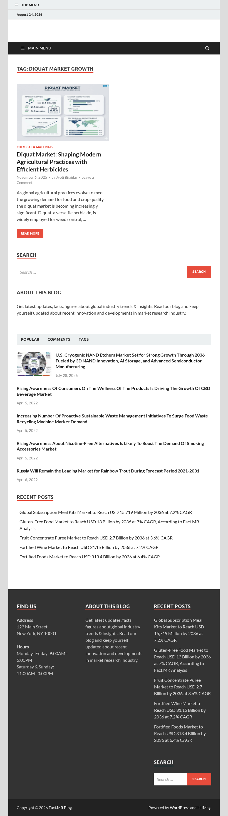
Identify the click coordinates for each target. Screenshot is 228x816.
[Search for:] (114, 272)
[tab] (30, 339)
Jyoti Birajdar (66, 177)
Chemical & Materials (35, 147)
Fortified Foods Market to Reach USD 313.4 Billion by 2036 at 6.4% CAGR (89, 556)
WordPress (179, 807)
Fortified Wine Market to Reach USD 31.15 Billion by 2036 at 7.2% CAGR (88, 547)
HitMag (203, 807)
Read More (28, 232)
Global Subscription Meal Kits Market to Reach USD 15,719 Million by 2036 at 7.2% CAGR (105, 512)
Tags (84, 339)
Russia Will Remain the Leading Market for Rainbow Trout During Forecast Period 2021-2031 (108, 470)
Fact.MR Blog (60, 807)
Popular (30, 339)
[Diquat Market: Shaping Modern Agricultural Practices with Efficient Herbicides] (63, 114)
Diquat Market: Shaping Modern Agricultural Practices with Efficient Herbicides (59, 162)
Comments (59, 339)
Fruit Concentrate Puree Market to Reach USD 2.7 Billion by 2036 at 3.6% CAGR (96, 537)
